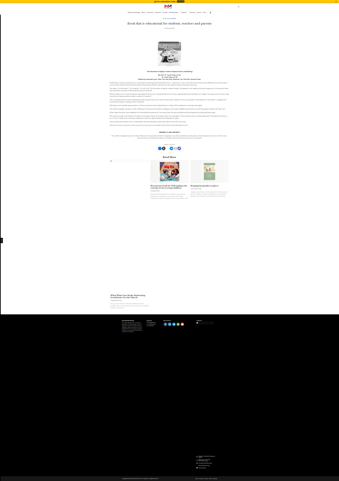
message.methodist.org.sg (205, 463)
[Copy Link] (179, 148)
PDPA (210, 478)
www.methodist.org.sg (204, 465)
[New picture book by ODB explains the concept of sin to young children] (169, 171)
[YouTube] (182, 324)
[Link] (168, 7)
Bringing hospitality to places (204, 186)
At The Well (151, 325)
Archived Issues (152, 324)
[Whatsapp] (167, 148)
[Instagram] (169, 324)
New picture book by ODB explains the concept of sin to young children (168, 187)
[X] (163, 148)
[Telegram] (171, 148)
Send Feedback (202, 467)
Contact (201, 478)
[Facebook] (160, 148)
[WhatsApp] (178, 324)
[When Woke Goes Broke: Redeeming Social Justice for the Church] (129, 226)
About (196, 478)
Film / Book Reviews (169, 18)
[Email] (175, 148)
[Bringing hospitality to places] (209, 171)
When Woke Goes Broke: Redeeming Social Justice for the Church (127, 296)
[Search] (238, 7)
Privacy (206, 478)
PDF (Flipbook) (151, 322)
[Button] (336, 1)
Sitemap (215, 478)
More (123, 334)
